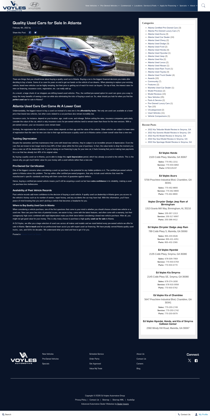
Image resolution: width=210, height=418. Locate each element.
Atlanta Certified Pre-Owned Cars (163, 28)
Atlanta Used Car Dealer (31, 234)
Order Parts (94, 358)
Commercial (126, 6)
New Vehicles (91, 6)
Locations (138, 6)
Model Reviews (155, 94)
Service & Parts (150, 6)
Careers (140, 363)
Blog (138, 368)
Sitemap (105, 399)
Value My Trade (95, 368)
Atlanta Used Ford (156, 47)
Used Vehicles (154, 113)
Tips (150, 106)
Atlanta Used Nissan (157, 65)
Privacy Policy (80, 399)
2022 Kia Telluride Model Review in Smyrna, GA (169, 129)
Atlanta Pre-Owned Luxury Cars (162, 31)
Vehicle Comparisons (157, 116)
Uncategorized (154, 110)
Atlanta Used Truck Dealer (160, 75)
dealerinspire (36, 28)
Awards (151, 78)
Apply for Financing (168, 6)
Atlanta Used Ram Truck (159, 69)
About (192, 6)
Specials (183, 6)
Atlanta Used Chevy (157, 40)
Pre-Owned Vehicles (109, 6)
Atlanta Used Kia (155, 59)
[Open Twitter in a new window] (189, 360)
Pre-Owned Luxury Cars (159, 103)
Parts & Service (155, 100)
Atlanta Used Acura (156, 34)
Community (153, 81)
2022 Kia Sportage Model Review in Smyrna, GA (170, 142)
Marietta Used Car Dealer (159, 88)
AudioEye (131, 399)
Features (152, 84)
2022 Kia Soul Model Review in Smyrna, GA (167, 139)
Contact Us (141, 358)
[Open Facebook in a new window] (196, 360)
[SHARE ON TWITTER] (35, 32)
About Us (140, 353)
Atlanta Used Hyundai (157, 53)
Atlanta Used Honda (157, 50)
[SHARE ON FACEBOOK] (30, 32)
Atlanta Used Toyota (157, 72)
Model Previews (155, 91)
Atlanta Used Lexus (156, 62)
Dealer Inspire (123, 403)
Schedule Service (96, 353)
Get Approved (95, 363)
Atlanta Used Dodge (157, 43)
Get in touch (31, 227)
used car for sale (98, 219)
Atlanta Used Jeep (156, 56)
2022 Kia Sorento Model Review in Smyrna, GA (169, 132)
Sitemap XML (118, 399)
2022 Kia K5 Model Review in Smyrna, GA (167, 136)
